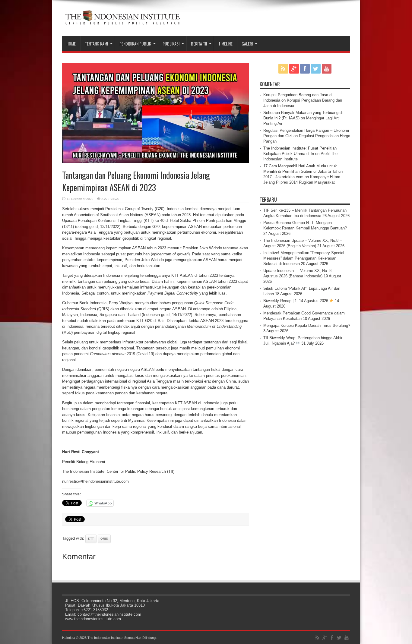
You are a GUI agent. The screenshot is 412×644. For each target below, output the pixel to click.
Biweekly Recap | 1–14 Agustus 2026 (296, 300)
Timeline (225, 43)
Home (71, 43)
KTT (91, 538)
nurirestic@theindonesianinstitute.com (95, 481)
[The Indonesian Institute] (122, 21)
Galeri (247, 43)
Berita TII (199, 43)
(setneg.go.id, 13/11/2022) (97, 226)
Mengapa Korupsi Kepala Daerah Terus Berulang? (306, 325)
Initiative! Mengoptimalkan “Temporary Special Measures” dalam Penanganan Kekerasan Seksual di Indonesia (303, 258)
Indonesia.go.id (156, 314)
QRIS (104, 538)
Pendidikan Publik (135, 43)
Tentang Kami (96, 43)
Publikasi (171, 43)
